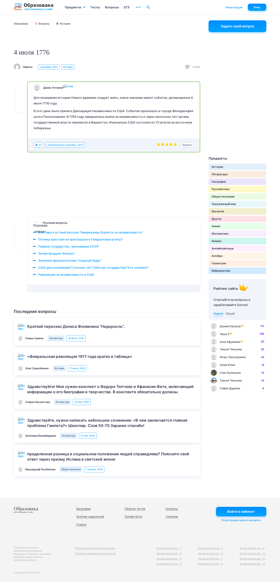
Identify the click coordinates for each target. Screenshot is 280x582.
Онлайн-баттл (133, 516)
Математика (220, 233)
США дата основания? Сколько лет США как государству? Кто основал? (93, 267)
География (219, 181)
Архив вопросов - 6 (210, 553)
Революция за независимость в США (66, 274)
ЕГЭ (126, 7)
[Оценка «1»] (158, 145)
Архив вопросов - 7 (210, 558)
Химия (216, 226)
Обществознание (71, 469)
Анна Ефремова (230, 341)
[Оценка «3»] (167, 145)
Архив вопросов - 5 (210, 548)
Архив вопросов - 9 (252, 548)
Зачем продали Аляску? (56, 253)
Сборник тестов (135, 508)
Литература (56, 338)
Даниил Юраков (230, 326)
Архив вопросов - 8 (210, 563)
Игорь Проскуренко (233, 357)
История (68, 66)
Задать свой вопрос (237, 26)
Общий (230, 313)
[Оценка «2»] (162, 145)
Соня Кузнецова (230, 372)
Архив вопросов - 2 (169, 553)
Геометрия (219, 263)
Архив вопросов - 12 (253, 563)
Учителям (172, 516)
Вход (257, 7)
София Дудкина (230, 388)
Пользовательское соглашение (95, 548)
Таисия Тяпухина (231, 349)
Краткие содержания (90, 516)
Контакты (172, 508)
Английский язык (223, 248)
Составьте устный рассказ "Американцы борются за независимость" (90, 232)
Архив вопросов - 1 (169, 548)
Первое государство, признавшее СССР (68, 246)
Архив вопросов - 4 (169, 563)
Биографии (83, 508)
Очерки (81, 524)
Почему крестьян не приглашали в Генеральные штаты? (80, 239)
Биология (218, 211)
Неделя (218, 313)
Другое (216, 218)
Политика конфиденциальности (95, 553)
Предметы (73, 7)
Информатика (221, 270)
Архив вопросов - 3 (169, 558)
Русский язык (221, 189)
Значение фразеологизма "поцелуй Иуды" (69, 260)
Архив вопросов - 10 (253, 553)
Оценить (187, 144)
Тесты (95, 7)
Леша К (225, 334)
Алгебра (217, 255)
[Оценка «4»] (171, 145)
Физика (216, 241)
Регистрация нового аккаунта (241, 520)
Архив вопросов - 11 (252, 558)
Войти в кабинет (241, 512)
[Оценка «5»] (175, 145)
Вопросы (112, 7)
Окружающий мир (224, 203)
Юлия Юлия (227, 364)
